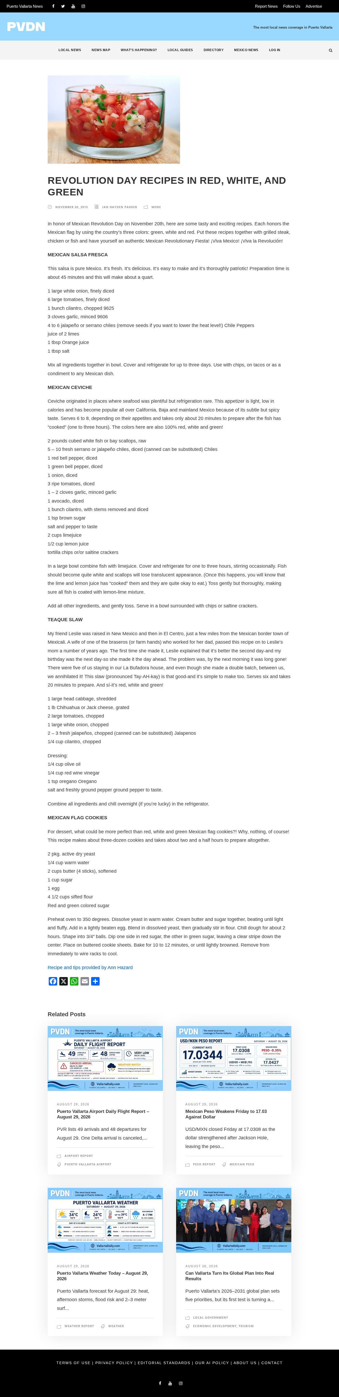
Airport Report (79, 1156)
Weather (116, 1326)
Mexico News (246, 50)
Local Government (210, 1317)
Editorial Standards (165, 1363)
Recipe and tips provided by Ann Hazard (90, 967)
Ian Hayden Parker (119, 207)
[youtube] (73, 6)
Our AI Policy (212, 1363)
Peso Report (204, 1164)
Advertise (314, 6)
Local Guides (180, 50)
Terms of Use (74, 1363)
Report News (266, 6)
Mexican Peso (242, 1164)
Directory (214, 50)
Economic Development (215, 1326)
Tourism (246, 1326)
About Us (246, 1363)
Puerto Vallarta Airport (88, 1164)
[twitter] (63, 6)
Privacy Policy (115, 1363)
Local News (70, 50)
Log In (274, 50)
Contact (272, 1363)
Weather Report (79, 1326)
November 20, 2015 (71, 207)
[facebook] (53, 6)
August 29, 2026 (73, 1104)
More (156, 207)
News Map (101, 50)
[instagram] (83, 6)
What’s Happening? (139, 50)
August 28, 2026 (201, 1266)
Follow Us (291, 6)
